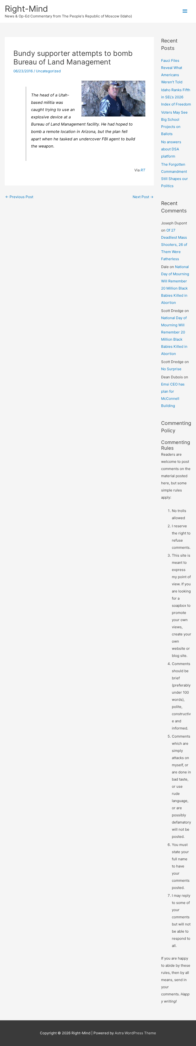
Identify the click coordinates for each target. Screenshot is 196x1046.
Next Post (143, 197)
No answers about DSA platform (171, 149)
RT (143, 170)
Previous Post (19, 197)
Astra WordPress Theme (135, 1033)
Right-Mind (26, 9)
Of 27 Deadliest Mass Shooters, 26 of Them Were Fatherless (174, 244)
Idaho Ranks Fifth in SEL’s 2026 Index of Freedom (176, 97)
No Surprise (171, 369)
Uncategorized (48, 71)
